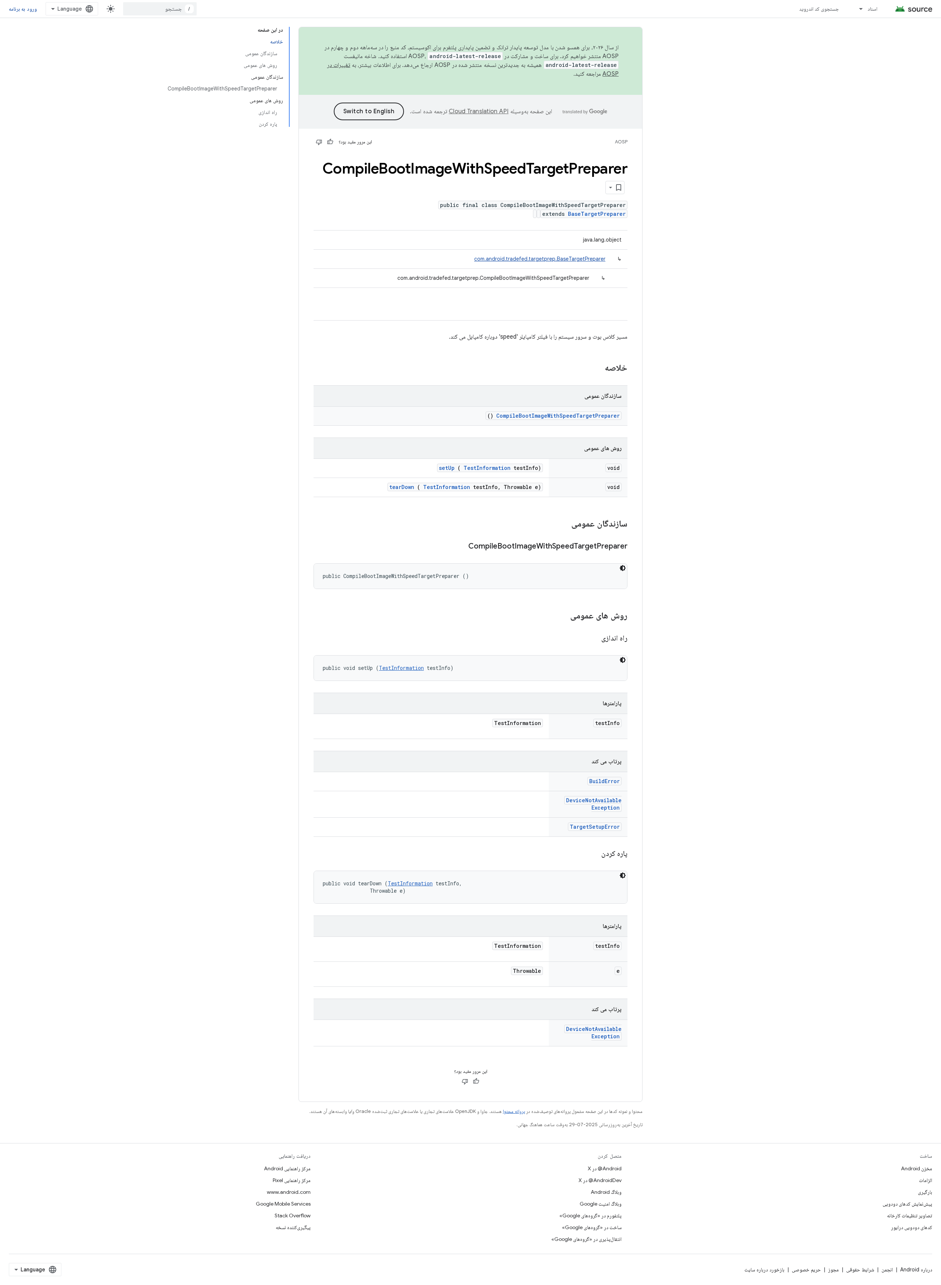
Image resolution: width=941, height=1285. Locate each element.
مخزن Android (916, 1168)
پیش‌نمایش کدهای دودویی (907, 1203)
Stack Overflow (293, 1215)
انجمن (887, 1269)
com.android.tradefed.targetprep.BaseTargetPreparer (539, 259)
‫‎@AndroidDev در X (600, 1180)
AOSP (621, 142)
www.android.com (289, 1192)
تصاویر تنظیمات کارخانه (909, 1215)
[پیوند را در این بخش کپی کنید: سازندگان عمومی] (561, 524)
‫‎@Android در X (605, 1168)
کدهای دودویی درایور (911, 1227)
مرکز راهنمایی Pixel (292, 1180)
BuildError (604, 781)
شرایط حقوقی (860, 1269)
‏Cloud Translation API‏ (478, 111)
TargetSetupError (595, 826)
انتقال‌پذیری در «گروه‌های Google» (586, 1239)
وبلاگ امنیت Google (601, 1203)
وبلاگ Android (606, 1192)
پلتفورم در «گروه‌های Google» (590, 1215)
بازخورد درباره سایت (764, 1269)
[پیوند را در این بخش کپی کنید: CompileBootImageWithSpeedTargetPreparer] (459, 546)
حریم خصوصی (806, 1269)
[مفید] (330, 141)
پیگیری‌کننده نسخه (293, 1227)
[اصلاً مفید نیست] (319, 141)
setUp (447, 467)
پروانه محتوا (514, 1111)
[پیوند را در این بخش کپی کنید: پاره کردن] (592, 854)
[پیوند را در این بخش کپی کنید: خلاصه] (595, 368)
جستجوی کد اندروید (819, 9)
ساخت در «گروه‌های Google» (592, 1227)
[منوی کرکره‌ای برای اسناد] (857, 9)
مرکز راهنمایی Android (287, 1168)
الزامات (925, 1180)
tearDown (401, 486)
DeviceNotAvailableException (594, 804)
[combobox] (160, 8)
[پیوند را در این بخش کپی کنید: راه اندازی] (592, 638)
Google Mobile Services (283, 1203)
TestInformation (487, 467)
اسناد (872, 9)
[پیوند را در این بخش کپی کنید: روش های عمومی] (560, 616)
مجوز (833, 1269)
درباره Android (916, 1269)
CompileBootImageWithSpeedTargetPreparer (558, 415)
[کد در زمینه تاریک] (622, 568)
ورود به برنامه (23, 9)
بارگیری (925, 1192)
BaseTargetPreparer (597, 213)
